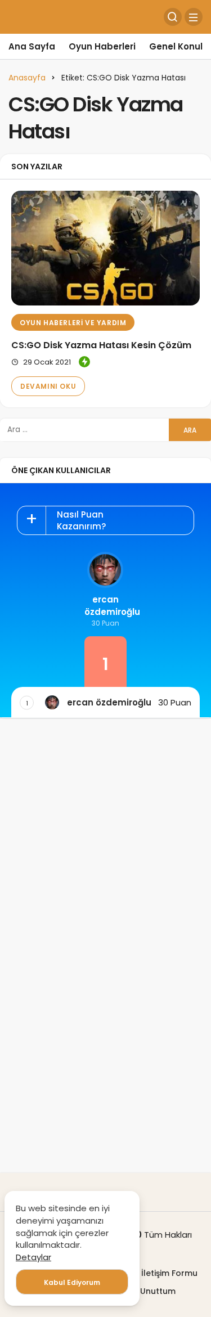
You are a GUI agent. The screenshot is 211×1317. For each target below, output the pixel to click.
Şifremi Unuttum (143, 1291)
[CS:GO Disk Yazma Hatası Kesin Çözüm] (105, 248)
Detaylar (33, 1257)
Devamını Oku (48, 386)
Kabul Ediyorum (72, 1282)
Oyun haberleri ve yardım (73, 322)
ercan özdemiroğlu (105, 606)
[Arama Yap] (173, 17)
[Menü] (194, 17)
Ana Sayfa (31, 46)
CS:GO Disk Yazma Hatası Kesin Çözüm (101, 345)
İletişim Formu (169, 1273)
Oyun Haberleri (102, 46)
